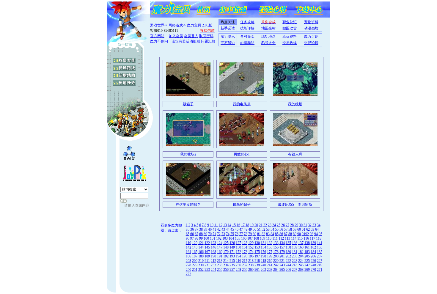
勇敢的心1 (242, 154)
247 (307, 265)
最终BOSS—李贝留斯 (295, 204)
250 (188, 270)
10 (211, 225)
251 (194, 270)
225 (307, 261)
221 (282, 261)
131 (263, 243)
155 (269, 247)
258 (238, 270)
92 (307, 234)
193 (232, 256)
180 (288, 252)
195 (244, 256)
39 (205, 229)
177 (269, 252)
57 (285, 229)
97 (192, 238)
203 (294, 256)
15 (234, 225)
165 (194, 252)
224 (301, 261)
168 (213, 252)
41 (214, 229)
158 (288, 247)
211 (207, 261)
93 (311, 234)
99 (201, 238)
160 (301, 247)
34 (318, 225)
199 (269, 256)
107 (250, 238)
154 (263, 247)
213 (219, 261)
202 (288, 256)
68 (201, 234)
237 (244, 265)
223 (294, 261)
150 (238, 247)
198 (263, 256)
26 (283, 225)
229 (194, 265)
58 (290, 229)
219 (269, 261)
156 (276, 247)
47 (241, 229)
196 (251, 256)
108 (256, 238)
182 (301, 252)
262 (263, 270)
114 (293, 238)
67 (196, 234)
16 (238, 225)
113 (287, 238)
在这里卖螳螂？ (188, 204)
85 (277, 234)
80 (254, 234)
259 (244, 270)
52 (263, 229)
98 (196, 238)
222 (288, 261)
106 (243, 238)
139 (313, 243)
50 (254, 229)
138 (307, 243)
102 (218, 238)
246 (301, 265)
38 (201, 229)
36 (192, 229)
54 (272, 229)
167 (207, 252)
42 (219, 229)
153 (257, 247)
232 (213, 265)
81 (259, 234)
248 (313, 265)
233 (219, 265)
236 (238, 265)
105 (237, 238)
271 (319, 270)
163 (319, 247)
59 (294, 229)
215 (232, 261)
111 (275, 238)
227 (319, 261)
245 (294, 265)
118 (318, 238)
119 (188, 243)
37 (196, 229)
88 (290, 234)
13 (225, 225)
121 (201, 243)
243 (282, 265)
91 (303, 234)
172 (238, 252)
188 (201, 256)
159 (294, 247)
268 (301, 270)
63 (312, 229)
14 (229, 225)
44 (227, 229)
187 (194, 256)
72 (219, 234)
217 (244, 261)
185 (319, 252)
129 (251, 243)
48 (245, 229)
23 (269, 225)
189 (207, 256)
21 (260, 225)
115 (300, 238)
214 (226, 261)
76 (236, 234)
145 (207, 247)
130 (257, 243)
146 (213, 247)
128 (244, 243)
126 (232, 243)
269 (307, 270)
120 (194, 243)
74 (227, 234)
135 (288, 243)
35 (187, 229)
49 (250, 229)
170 (226, 252)
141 (319, 243)
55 (277, 229)
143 (194, 247)
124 (219, 243)
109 (262, 238)
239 (257, 265)
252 (201, 270)
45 (232, 229)
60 (299, 229)
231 (207, 265)
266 (288, 270)
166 (201, 252)
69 (205, 234)
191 (219, 256)
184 (313, 252)
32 (310, 225)
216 (238, 261)
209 (194, 261)
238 (251, 265)
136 (294, 243)
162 (313, 247)
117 (312, 238)
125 (226, 243)
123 (213, 243)
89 (294, 234)
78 (245, 234)
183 (307, 252)
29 (296, 225)
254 (213, 270)
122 (207, 243)
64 (317, 229)
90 (299, 234)
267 (294, 270)
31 (305, 225)
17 (243, 225)
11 (216, 225)
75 (232, 234)
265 (282, 270)
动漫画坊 (311, 28)
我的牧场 (295, 104)
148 (226, 247)
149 (232, 247)
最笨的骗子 (242, 204)
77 (241, 234)
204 (301, 256)
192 (226, 256)
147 (219, 247)
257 (232, 270)
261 (257, 270)
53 (268, 229)
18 (247, 225)
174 (251, 252)
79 (250, 234)
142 (188, 247)
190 (213, 256)
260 (251, 270)
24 (274, 225)
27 (287, 225)
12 (220, 225)
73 (223, 234)
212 (213, 261)
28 (292, 225)
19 (252, 225)
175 (257, 252)
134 (282, 243)
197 (257, 256)
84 (272, 234)
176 (263, 252)
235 (232, 265)
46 (236, 229)
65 (187, 234)
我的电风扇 (242, 104)
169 (219, 252)
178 (276, 252)
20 (256, 225)
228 (188, 265)
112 (281, 238)
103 (225, 238)
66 (192, 234)
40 (210, 229)
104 (231, 238)
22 (265, 225)
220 (276, 261)
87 (285, 234)
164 (188, 252)
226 (313, 261)
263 (269, 270)
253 (207, 270)
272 (188, 274)
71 (214, 234)
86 (281, 234)
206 (313, 256)
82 (263, 234)
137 (301, 243)
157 (282, 247)
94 (316, 234)
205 (307, 256)
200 (276, 256)
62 (308, 229)
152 (251, 247)
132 (269, 243)
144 (201, 247)
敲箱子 (188, 104)
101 (212, 238)
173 (244, 252)
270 (313, 270)
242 (276, 265)
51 (259, 229)
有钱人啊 (295, 154)
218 (251, 261)
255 (219, 270)
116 (306, 238)
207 (319, 256)
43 (223, 229)
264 (276, 270)
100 (206, 238)
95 (320, 234)
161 (307, 247)
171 (232, 252)
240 (263, 265)
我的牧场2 (188, 154)
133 (276, 243)
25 (278, 225)
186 (188, 256)
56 (281, 229)
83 (268, 234)
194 (238, 256)
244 (288, 265)
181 (294, 252)
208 (188, 261)
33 (314, 225)
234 (226, 265)
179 (282, 252)
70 (210, 234)
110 (268, 238)
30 (301, 225)
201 (282, 256)
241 (269, 265)
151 (244, 247)
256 (226, 270)
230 (201, 265)
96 (187, 238)
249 (319, 265)
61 (303, 229)
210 (201, 261)
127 (238, 243)
